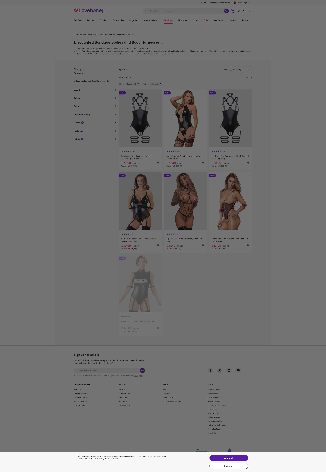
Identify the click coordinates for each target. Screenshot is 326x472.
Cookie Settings (84, 459)
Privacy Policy (103, 459)
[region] (163, 462)
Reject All (229, 465)
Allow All (228, 457)
